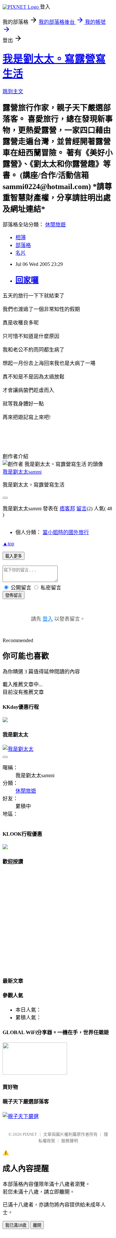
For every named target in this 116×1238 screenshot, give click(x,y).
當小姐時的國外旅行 (66, 532)
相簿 (20, 237)
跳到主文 (13, 91)
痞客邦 (67, 508)
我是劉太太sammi (22, 472)
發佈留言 (13, 595)
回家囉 (27, 280)
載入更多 (13, 556)
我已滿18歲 (15, 1225)
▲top (8, 543)
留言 (81, 508)
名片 (20, 253)
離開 (37, 1225)
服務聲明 (69, 1140)
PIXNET (30, 1134)
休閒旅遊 (55, 224)
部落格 (23, 245)
